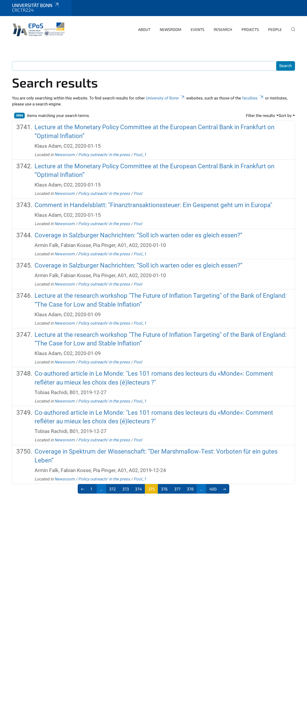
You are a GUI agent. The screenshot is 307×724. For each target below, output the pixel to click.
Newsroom (170, 29)
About (144, 29)
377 (177, 488)
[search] (291, 32)
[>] (225, 489)
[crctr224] (39, 29)
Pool (138, 193)
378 (190, 488)
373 (125, 488)
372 (112, 488)
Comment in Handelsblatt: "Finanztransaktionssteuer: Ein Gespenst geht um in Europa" (153, 205)
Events (197, 29)
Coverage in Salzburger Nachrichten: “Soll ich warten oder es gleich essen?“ (138, 235)
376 (164, 488)
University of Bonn (162, 98)
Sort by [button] (285, 115)
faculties (250, 98)
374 (138, 488)
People (275, 29)
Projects (250, 29)
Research (223, 29)
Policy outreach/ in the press (104, 154)
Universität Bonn (32, 5)
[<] (83, 489)
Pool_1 (140, 154)
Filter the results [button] (260, 115)
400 (213, 488)
